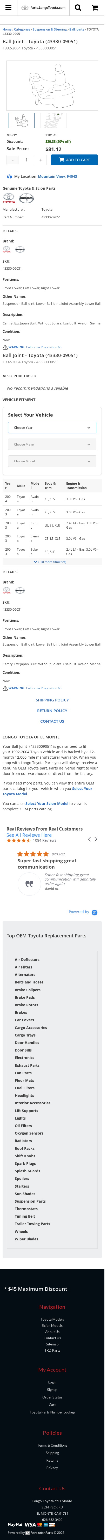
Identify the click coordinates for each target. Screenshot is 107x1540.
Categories (22, 29)
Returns (52, 1460)
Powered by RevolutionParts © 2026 (36, 1532)
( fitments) (52, 562)
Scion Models (52, 1325)
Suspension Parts (30, 1201)
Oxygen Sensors (29, 1133)
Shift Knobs (25, 1155)
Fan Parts (23, 1072)
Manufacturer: (14, 209)
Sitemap (52, 1344)
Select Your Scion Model (46, 803)
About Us (52, 1332)
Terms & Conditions (52, 1445)
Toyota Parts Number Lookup (52, 1412)
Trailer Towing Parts (32, 1223)
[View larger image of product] (22, 120)
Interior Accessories (32, 1102)
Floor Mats (24, 1080)
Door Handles (27, 1042)
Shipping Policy (52, 700)
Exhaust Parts (27, 1065)
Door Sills (23, 1050)
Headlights (24, 1095)
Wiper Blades (26, 1239)
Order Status (52, 1397)
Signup (52, 1390)
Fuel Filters (25, 1087)
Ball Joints (76, 29)
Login (52, 1382)
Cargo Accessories (31, 1027)
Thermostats (26, 1208)
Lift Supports (26, 1110)
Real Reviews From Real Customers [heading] (44, 829)
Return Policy (52, 710)
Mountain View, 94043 (57, 176)
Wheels (21, 1231)
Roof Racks (25, 1148)
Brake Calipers (28, 989)
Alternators (25, 974)
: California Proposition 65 (35, 347)
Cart (52, 1405)
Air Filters (23, 967)
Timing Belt (25, 1216)
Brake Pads (25, 997)
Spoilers (22, 1178)
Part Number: (13, 217)
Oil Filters (23, 1125)
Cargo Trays (25, 1035)
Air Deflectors (27, 959)
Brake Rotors (26, 1004)
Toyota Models (52, 1319)
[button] (90, 839)
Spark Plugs (25, 1163)
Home (7, 29)
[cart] (95, 8)
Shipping (52, 1453)
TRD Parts (52, 1350)
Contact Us (52, 721)
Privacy (52, 1468)
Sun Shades (25, 1193)
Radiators (23, 1140)
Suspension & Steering (50, 29)
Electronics (24, 1057)
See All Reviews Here (29, 835)
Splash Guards (27, 1170)
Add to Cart (78, 159)
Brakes (21, 1012)
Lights (20, 1118)
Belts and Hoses (29, 982)
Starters (22, 1186)
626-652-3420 (52, 1519)
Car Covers (24, 1019)
